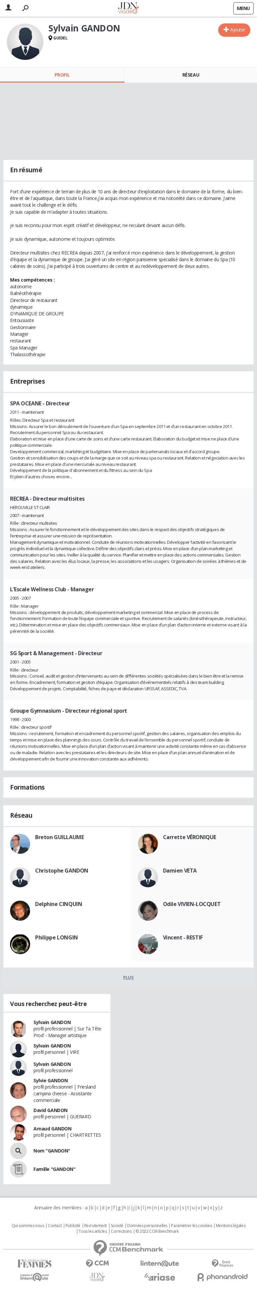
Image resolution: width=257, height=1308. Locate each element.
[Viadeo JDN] (97, 1277)
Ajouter (237, 29)
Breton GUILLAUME (59, 837)
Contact (55, 1225)
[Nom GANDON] (18, 1150)
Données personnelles (147, 1225)
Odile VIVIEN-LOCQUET (192, 904)
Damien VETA (180, 870)
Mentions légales (230, 1225)
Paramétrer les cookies (191, 1225)
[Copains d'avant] (34, 1277)
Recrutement (95, 1225)
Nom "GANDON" (51, 1150)
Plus (128, 977)
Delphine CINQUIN (58, 904)
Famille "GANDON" (54, 1169)
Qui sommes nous (28, 1225)
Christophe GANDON (61, 870)
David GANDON (50, 1110)
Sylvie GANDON (50, 1080)
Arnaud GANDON (52, 1128)
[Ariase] (159, 1277)
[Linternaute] (159, 1264)
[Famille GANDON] (18, 1169)
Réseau (190, 75)
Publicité (73, 1225)
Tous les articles (93, 1231)
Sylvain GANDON (52, 1022)
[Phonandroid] (222, 1277)
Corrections (121, 1231)
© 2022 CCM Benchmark (157, 1231)
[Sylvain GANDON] (25, 41)
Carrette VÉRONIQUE (189, 837)
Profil (62, 75)
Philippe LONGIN (56, 937)
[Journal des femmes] (34, 1264)
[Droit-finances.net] (222, 1264)
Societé (117, 1225)
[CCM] (97, 1264)
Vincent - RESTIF (183, 937)
